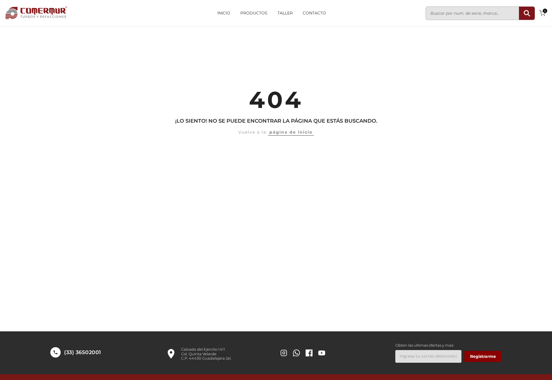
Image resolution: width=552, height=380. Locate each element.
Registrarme (483, 356)
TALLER (285, 13)
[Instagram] (283, 353)
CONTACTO (314, 13)
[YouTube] (321, 353)
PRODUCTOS (253, 13)
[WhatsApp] (296, 353)
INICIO (223, 13)
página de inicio (291, 132)
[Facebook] (309, 353)
